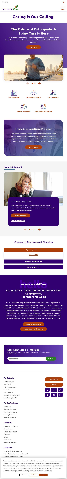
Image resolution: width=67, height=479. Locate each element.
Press (8, 440)
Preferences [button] (48, 471)
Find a (9, 382)
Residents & (10, 412)
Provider (10, 409)
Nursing (9, 415)
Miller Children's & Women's (16, 454)
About (8, 423)
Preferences (24, 475)
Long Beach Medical (13, 451)
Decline (33, 475)
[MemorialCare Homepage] (10, 7)
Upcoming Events (32, 250)
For (9, 378)
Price (10, 387)
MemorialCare (10, 442)
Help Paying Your (10, 398)
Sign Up (50, 358)
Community (10, 431)
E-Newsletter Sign (11, 426)
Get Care (8, 392)
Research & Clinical (12, 395)
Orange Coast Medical (13, 456)
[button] (39, 83)
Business (10, 417)
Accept (43, 475)
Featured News (32, 267)
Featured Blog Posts (32, 261)
